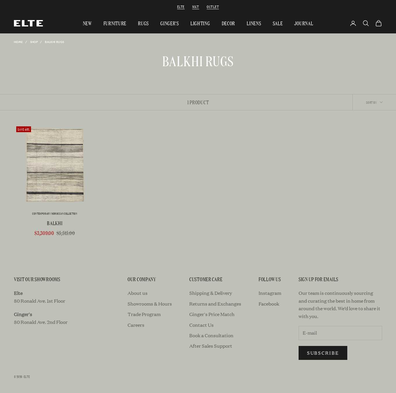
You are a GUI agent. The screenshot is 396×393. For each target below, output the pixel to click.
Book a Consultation (211, 335)
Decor (228, 23)
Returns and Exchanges (215, 303)
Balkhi (54, 223)
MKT (195, 6)
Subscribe (323, 352)
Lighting (200, 23)
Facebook (269, 303)
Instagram (270, 293)
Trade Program (144, 314)
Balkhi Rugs (54, 42)
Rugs (143, 23)
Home (18, 42)
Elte (181, 6)
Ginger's (169, 23)
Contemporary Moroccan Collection (54, 213)
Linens (254, 23)
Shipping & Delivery (210, 293)
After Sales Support (210, 345)
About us (138, 293)
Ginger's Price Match (212, 314)
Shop (34, 42)
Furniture (114, 23)
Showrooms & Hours (150, 303)
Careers (136, 325)
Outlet (213, 6)
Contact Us (201, 325)
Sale (278, 23)
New (87, 23)
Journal (303, 23)
